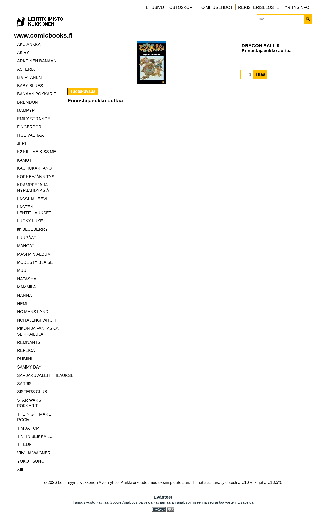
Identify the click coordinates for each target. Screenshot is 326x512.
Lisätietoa (245, 502)
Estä (170, 509)
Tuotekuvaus (83, 91)
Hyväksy (158, 509)
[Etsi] (308, 19)
